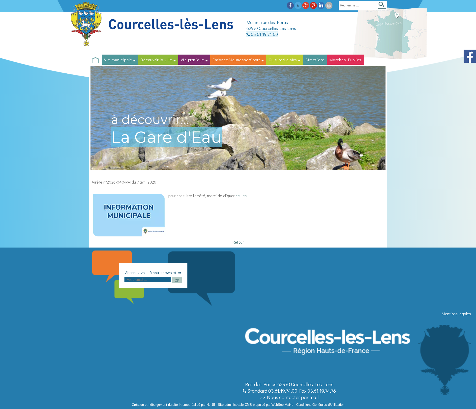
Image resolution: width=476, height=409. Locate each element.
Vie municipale (118, 59)
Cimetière (315, 59)
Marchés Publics (345, 59)
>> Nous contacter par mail (289, 397)
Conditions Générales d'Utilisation (320, 405)
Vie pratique (193, 59)
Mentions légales (456, 313)
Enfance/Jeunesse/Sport (236, 59)
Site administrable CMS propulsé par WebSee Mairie (255, 405)
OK (177, 280)
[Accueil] (152, 24)
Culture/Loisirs (283, 59)
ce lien (241, 195)
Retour (238, 242)
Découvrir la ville (156, 59)
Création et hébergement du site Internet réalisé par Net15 (173, 405)
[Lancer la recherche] (382, 5)
